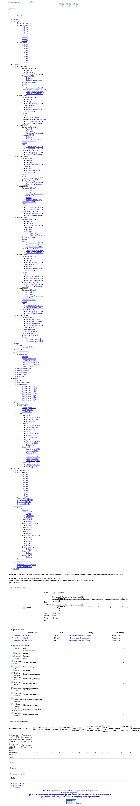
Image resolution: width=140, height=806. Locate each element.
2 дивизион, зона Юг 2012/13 (22, 640)
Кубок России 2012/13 (20, 638)
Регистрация (17, 787)
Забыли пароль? (19, 783)
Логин (12, 762)
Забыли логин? (18, 785)
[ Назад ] (12, 757)
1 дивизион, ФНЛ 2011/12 (21, 635)
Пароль (13, 768)
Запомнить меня (16, 774)
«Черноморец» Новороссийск (80, 635)
